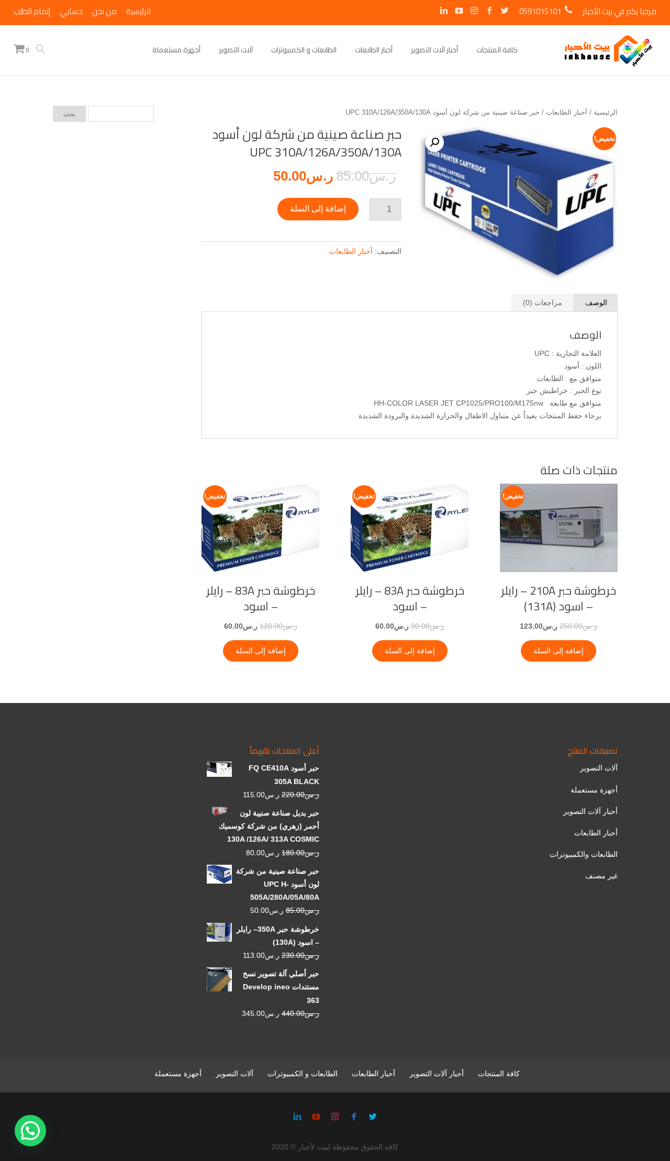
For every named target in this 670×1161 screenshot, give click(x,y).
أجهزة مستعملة (594, 790)
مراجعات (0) (542, 302)
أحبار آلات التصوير (590, 811)
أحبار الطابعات (566, 112)
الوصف (596, 302)
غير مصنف (601, 876)
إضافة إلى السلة (318, 208)
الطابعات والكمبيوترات (584, 854)
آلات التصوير (599, 768)
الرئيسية (606, 112)
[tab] (596, 302)
